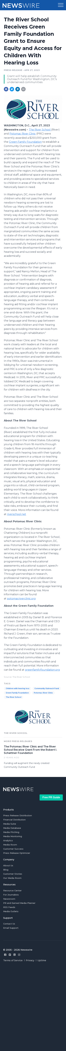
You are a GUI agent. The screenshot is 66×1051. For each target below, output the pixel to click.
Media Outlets (10, 911)
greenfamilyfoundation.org (42, 669)
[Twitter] (10, 955)
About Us (8, 865)
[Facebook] (5, 955)
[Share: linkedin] (18, 89)
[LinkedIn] (14, 955)
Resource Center (12, 890)
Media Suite (9, 823)
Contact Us (9, 923)
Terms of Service (13, 960)
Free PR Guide (51, 797)
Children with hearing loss (17, 688)
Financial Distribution (14, 819)
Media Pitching (11, 832)
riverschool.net (16, 514)
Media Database (12, 828)
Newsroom (9, 899)
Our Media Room (12, 878)
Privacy (30, 960)
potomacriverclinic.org (21, 598)
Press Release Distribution (17, 815)
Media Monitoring (12, 836)
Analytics (8, 840)
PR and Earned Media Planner (19, 903)
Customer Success (13, 849)
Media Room (10, 844)
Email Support (10, 928)
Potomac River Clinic (22, 133)
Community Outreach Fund (46, 688)
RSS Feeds (9, 907)
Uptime (41, 960)
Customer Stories (12, 874)
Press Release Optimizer (16, 853)
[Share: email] (23, 89)
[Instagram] (19, 955)
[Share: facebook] (6, 89)
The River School (40, 129)
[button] (60, 5)
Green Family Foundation (25, 141)
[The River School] (33, 121)
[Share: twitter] (12, 89)
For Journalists (11, 894)
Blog (5, 869)
